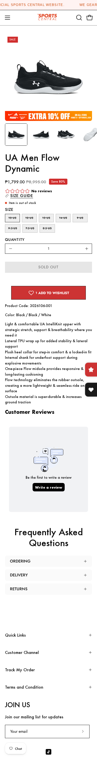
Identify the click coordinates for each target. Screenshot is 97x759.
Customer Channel (22, 652)
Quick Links (15, 635)
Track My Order (20, 669)
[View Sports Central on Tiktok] (48, 752)
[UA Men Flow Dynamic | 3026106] (16, 134)
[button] (78, 17)
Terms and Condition (24, 687)
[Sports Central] (48, 18)
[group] (48, 5)
